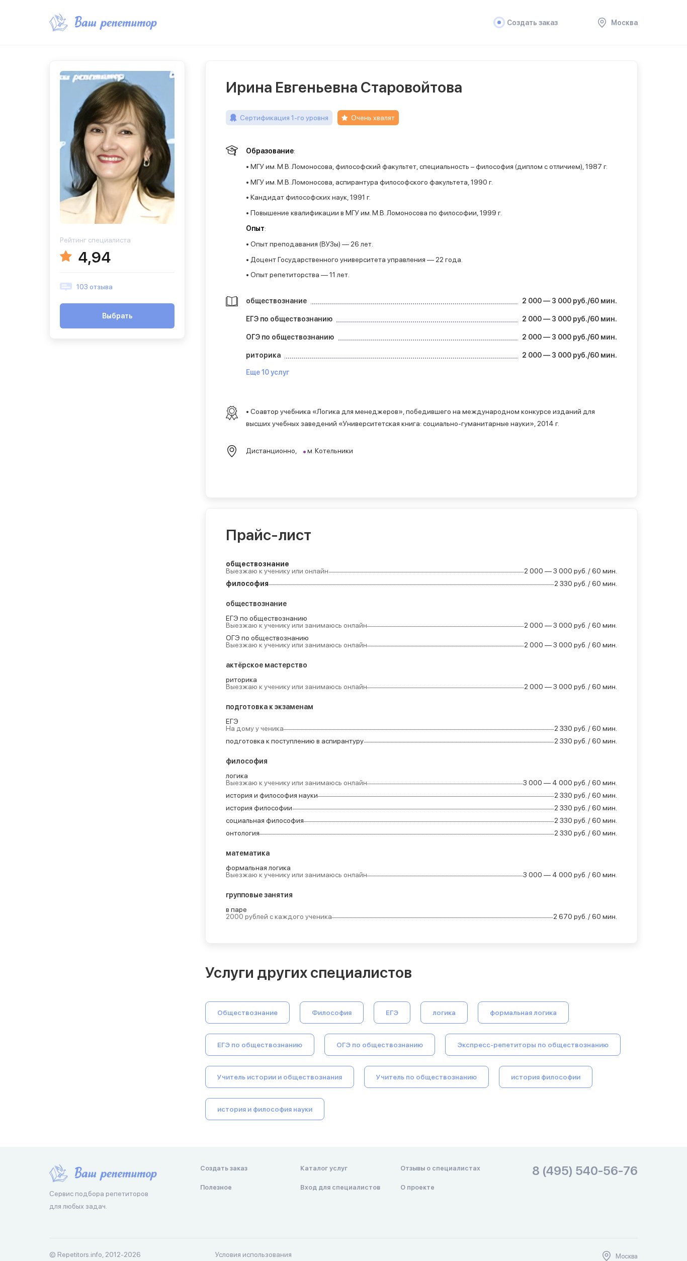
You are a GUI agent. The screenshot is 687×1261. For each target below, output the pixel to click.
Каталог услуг (324, 1168)
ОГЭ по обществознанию (379, 1045)
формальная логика (523, 1012)
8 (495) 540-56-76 (585, 1171)
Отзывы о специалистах (440, 1168)
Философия (332, 1012)
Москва (624, 23)
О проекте (417, 1187)
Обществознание (247, 1012)
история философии (545, 1077)
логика (444, 1012)
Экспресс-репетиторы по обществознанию (533, 1045)
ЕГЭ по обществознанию (259, 1045)
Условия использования (253, 1254)
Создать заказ (532, 23)
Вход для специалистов (340, 1187)
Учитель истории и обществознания (279, 1077)
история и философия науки (264, 1109)
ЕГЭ (392, 1012)
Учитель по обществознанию (426, 1077)
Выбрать (117, 316)
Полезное (216, 1187)
